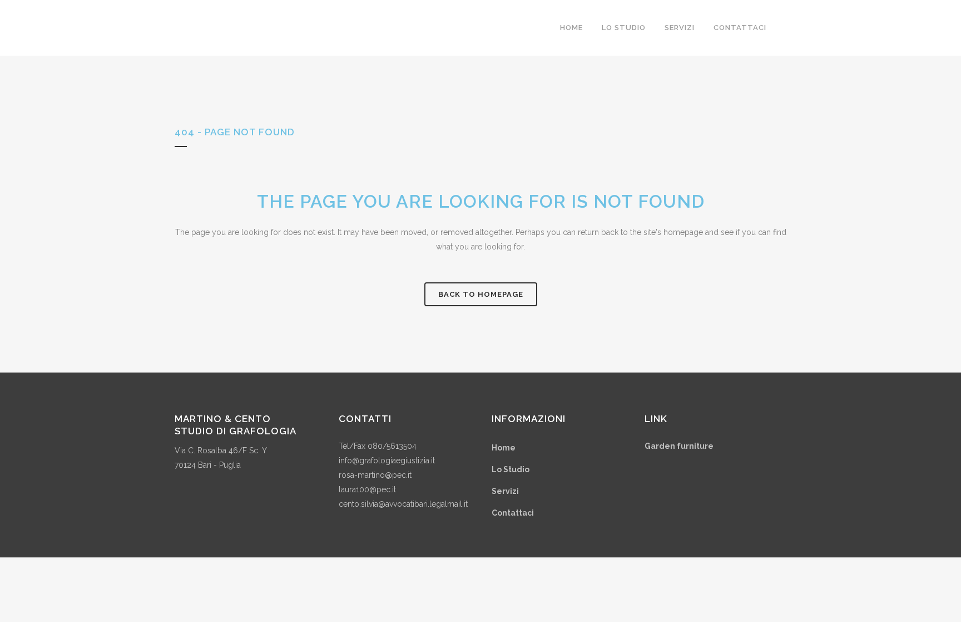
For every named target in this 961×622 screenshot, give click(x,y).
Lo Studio (510, 469)
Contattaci (513, 512)
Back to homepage (480, 294)
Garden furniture (679, 446)
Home (504, 447)
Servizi (505, 491)
